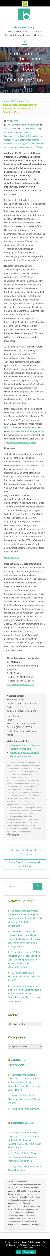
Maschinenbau (10, 128)
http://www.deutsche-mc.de (20, 684)
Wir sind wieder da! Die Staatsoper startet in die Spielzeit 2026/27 (24, 977)
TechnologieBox (23, 1123)
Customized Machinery (31, 128)
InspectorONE (10, 140)
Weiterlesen (29, 1252)
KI (18, 140)
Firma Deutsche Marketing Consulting (23, 125)
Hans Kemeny (36, 136)
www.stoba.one (11, 557)
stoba (6, 147)
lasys (27, 143)
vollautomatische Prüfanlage (31, 147)
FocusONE (24, 136)
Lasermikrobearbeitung (14, 143)
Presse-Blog (24, 27)
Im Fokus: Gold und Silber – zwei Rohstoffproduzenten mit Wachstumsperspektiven (23, 1157)
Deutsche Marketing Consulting (17, 132)
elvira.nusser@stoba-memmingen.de (26, 431)
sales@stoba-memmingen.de (21, 442)
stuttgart (14, 147)
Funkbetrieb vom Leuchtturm (25, 1108)
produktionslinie (37, 143)
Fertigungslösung (11, 136)
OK (18, 1252)
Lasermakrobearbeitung (30, 140)
